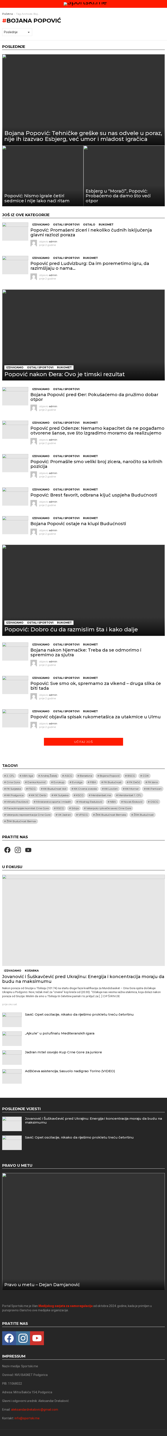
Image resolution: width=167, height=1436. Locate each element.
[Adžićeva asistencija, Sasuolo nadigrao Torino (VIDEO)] (12, 1076)
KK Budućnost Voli (54, 788)
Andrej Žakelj (49, 775)
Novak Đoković (133, 801)
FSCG (32, 788)
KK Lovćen (111, 788)
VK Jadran (64, 814)
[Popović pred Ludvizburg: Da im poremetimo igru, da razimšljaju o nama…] (15, 265)
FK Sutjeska (14, 788)
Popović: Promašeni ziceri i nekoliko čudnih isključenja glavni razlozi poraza (91, 232)
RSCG (60, 808)
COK (146, 775)
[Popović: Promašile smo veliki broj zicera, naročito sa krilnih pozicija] (15, 463)
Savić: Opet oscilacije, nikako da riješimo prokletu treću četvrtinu (79, 1014)
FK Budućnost (113, 782)
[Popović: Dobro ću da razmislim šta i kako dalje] (83, 590)
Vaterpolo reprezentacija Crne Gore (28, 814)
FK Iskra (153, 782)
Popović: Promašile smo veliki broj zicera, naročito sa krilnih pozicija (96, 464)
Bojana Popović (110, 775)
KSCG (80, 795)
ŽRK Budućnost (144, 814)
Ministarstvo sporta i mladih (53, 801)
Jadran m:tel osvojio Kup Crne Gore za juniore (63, 1052)
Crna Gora (13, 782)
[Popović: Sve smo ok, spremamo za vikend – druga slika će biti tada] (15, 685)
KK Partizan (154, 788)
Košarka (32, 970)
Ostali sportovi (66, 224)
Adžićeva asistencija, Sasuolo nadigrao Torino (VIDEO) (70, 1071)
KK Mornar (132, 788)
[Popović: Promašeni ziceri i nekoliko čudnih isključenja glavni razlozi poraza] (15, 231)
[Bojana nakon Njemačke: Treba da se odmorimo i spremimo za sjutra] (15, 651)
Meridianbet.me (101, 795)
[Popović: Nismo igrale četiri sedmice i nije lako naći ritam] (43, 175)
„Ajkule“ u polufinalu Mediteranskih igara (59, 1033)
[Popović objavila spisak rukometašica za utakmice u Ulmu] (15, 718)
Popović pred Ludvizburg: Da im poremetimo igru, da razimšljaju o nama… (89, 266)
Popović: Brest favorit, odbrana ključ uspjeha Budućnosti (93, 495)
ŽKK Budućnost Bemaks (110, 814)
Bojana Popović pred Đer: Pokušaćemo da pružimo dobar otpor (94, 397)
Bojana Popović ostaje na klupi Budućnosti (78, 523)
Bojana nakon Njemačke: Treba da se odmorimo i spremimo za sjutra (85, 652)
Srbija (75, 808)
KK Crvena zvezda (85, 788)
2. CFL (10, 775)
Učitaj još (83, 741)
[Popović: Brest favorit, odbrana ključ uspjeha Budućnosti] (15, 496)
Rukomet (106, 224)
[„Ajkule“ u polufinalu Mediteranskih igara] (12, 1038)
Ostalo (89, 224)
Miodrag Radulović (90, 801)
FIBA (93, 782)
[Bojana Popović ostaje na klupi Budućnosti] (15, 525)
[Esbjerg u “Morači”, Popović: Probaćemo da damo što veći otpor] (124, 175)
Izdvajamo (41, 224)
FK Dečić (134, 782)
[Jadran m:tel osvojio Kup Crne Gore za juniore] (12, 1057)
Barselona (86, 775)
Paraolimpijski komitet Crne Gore (28, 808)
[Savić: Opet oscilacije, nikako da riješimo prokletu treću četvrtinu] (12, 1020)
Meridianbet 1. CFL (130, 795)
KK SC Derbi (38, 795)
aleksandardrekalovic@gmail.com (34, 1409)
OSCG (154, 801)
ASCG (68, 775)
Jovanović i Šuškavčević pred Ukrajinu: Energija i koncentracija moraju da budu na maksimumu (83, 979)
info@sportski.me (27, 1418)
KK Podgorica (15, 795)
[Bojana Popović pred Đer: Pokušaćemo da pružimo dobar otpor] (15, 396)
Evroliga (77, 782)
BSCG (131, 775)
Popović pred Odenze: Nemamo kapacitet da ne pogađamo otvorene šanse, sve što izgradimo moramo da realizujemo (97, 431)
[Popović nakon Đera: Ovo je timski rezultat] (83, 335)
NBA (113, 801)
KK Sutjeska (61, 795)
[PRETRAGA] (163, 3)
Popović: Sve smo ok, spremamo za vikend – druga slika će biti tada (95, 686)
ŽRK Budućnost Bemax (21, 821)
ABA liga (27, 775)
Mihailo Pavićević (17, 801)
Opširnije (111, 996)
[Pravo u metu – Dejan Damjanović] (83, 1231)
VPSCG (83, 814)
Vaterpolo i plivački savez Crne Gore (108, 808)
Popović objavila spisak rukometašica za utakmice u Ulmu (95, 716)
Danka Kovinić (36, 782)
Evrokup (58, 782)
